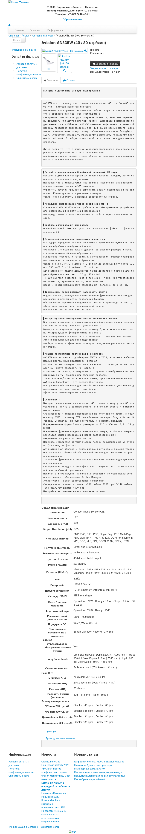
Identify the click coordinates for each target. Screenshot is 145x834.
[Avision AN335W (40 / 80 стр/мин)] (64, 50)
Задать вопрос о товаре (104, 68)
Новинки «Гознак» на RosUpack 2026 (53, 794)
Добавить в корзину (106, 63)
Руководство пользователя (60, 738)
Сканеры (13, 35)
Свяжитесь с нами (26, 77)
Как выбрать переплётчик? (89, 779)
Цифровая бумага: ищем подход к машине (99, 761)
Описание (52, 80)
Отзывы (70, 80)
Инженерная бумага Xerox (89, 768)
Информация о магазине (24, 826)
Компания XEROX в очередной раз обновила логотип (55, 786)
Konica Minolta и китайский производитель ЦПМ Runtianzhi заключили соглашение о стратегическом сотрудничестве (53, 810)
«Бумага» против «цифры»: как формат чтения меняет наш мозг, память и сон (56, 774)
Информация (55, 30)
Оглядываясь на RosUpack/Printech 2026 (55, 763)
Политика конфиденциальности (29, 72)
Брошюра (51, 731)
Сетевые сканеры (42, 35)
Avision (26, 35)
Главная (19, 30)
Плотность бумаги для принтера (93, 765)
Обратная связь (73, 19)
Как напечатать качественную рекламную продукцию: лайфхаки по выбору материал (99, 773)
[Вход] (9, 24)
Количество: (97, 53)
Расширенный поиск (24, 49)
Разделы (35, 30)
